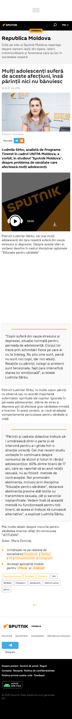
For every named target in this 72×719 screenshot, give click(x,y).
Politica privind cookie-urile (17, 675)
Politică (7, 635)
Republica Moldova (12, 576)
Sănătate (7, 583)
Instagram (45, 558)
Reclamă (18, 670)
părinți (6, 589)
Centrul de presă (29, 665)
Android (38, 568)
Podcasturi (43, 576)
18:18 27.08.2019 (11, 88)
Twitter (46, 554)
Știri (54, 576)
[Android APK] (12, 685)
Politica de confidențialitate (39, 670)
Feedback (39, 675)
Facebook (30, 554)
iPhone (22, 568)
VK (10, 558)
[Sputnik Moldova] (10, 26)
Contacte (7, 670)
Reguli (43, 665)
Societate (29, 576)
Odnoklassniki (25, 558)
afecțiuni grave (52, 583)
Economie (37, 635)
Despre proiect (10, 665)
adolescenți (35, 583)
